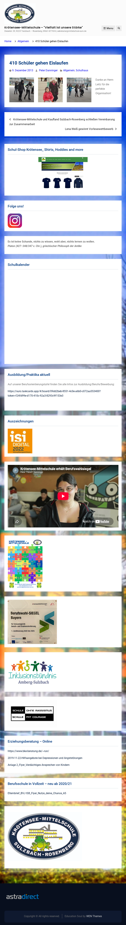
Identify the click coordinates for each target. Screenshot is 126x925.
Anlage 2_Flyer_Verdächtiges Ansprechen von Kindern (39, 764)
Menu (110, 28)
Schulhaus (82, 70)
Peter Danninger (48, 70)
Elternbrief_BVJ (16, 793)
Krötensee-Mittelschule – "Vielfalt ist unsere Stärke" (43, 27)
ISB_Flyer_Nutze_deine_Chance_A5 (46, 793)
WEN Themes (94, 916)
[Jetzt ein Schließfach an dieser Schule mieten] (22, 896)
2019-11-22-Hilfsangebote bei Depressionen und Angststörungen (45, 758)
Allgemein (69, 70)
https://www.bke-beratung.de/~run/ (28, 751)
